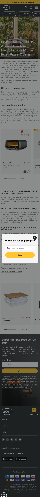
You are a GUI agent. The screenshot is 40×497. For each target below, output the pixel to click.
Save (20, 255)
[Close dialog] (35, 238)
